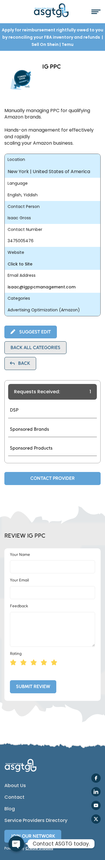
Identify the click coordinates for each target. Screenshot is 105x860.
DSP (14, 410)
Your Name (20, 554)
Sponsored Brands (29, 429)
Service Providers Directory (35, 820)
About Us (15, 785)
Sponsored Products (31, 448)
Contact (14, 797)
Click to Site (20, 264)
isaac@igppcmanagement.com (42, 287)
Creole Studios (39, 848)
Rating (16, 653)
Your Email (19, 580)
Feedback (19, 606)
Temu (68, 44)
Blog (9, 809)
